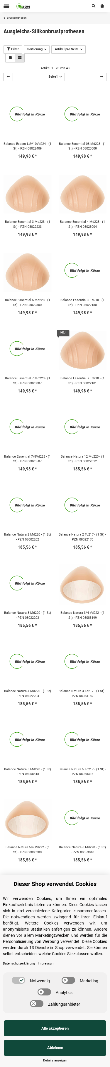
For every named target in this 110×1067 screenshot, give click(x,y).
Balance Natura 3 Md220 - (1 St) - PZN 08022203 (27, 615)
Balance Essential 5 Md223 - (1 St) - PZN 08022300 (27, 302)
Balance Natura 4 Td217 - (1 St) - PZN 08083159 (82, 693)
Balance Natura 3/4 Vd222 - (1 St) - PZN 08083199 (82, 615)
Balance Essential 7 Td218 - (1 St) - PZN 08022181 (82, 380)
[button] (93, 6)
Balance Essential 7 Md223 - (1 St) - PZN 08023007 (27, 380)
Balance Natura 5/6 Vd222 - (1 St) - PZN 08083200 (28, 849)
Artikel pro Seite (67, 49)
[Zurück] (8, 77)
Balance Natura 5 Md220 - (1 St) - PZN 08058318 (27, 771)
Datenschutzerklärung (19, 963)
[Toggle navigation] (6, 6)
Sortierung (35, 49)
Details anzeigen (55, 1060)
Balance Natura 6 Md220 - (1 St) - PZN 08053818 (82, 849)
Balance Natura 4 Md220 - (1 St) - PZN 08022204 (27, 693)
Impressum (46, 963)
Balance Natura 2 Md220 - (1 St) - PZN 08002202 (27, 537)
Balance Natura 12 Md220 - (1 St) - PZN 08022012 (82, 459)
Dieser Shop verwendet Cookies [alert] (55, 883)
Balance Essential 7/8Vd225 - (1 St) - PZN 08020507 (27, 459)
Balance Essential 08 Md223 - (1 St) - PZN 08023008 (82, 146)
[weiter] (101, 77)
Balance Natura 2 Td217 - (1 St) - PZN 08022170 (82, 537)
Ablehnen (55, 1047)
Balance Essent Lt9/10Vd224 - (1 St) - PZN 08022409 (27, 146)
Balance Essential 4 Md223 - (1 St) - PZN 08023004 (82, 224)
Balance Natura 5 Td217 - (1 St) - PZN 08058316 (82, 771)
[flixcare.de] (23, 6)
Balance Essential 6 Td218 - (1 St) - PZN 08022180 (82, 302)
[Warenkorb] (102, 6)
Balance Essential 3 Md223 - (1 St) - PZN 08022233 (27, 224)
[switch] (18, 980)
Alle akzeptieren (55, 1028)
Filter (14, 49)
